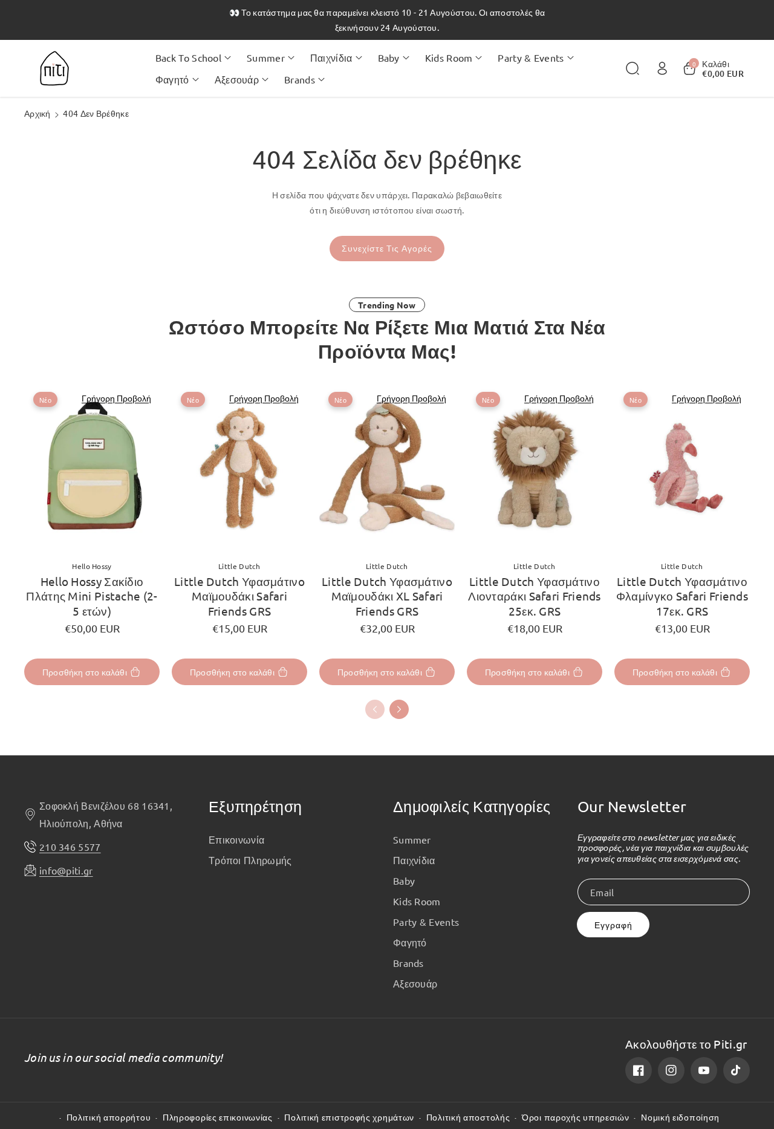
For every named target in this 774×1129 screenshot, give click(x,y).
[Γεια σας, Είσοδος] (662, 68)
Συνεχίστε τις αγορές (387, 248)
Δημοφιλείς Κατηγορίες (471, 806)
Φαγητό (410, 942)
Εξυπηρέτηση (255, 806)
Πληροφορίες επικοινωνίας (218, 1117)
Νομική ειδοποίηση (680, 1117)
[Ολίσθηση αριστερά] (375, 709)
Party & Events (426, 922)
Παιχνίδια (414, 860)
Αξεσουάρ (415, 983)
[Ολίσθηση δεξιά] (399, 709)
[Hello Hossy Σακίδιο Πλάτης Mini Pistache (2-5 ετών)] (92, 466)
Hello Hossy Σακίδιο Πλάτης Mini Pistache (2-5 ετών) (91, 596)
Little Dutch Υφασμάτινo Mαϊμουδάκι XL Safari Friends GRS (387, 596)
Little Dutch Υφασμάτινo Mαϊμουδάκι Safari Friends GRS (239, 596)
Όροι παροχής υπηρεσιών (575, 1117)
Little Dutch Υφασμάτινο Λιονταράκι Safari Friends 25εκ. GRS (534, 596)
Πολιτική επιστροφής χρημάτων (349, 1117)
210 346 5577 (70, 847)
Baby (404, 880)
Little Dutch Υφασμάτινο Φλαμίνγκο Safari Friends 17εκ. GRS (682, 596)
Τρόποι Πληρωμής (250, 860)
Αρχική (37, 113)
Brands (408, 963)
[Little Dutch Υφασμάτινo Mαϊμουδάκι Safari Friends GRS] (239, 466)
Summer (412, 839)
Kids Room (417, 901)
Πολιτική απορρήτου (109, 1117)
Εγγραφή (613, 925)
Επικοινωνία (236, 839)
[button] (193, 57)
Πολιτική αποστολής (468, 1117)
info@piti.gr (66, 870)
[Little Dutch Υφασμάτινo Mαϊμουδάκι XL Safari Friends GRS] (387, 466)
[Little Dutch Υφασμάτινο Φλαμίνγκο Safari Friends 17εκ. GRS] (682, 466)
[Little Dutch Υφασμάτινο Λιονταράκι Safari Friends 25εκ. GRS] (534, 466)
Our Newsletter (631, 806)
